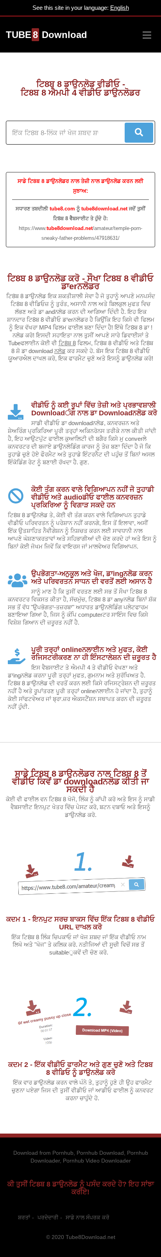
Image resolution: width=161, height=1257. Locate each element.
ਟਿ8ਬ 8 (67, 343)
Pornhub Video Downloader (97, 1160)
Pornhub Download (100, 1153)
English (119, 7)
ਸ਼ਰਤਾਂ (24, 1217)
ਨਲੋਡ (60, 351)
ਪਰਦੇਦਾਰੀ (48, 1217)
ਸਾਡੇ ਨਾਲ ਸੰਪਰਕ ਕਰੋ (87, 1217)
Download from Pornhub (43, 1153)
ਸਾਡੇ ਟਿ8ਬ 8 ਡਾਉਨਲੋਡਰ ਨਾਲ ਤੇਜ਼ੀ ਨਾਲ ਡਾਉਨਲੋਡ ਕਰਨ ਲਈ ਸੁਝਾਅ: (80, 186)
